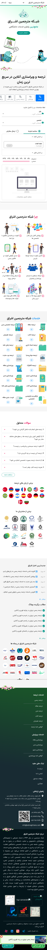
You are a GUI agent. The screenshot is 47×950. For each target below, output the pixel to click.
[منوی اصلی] (23, 2)
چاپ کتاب (10, 99)
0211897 (35, 812)
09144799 (35, 820)
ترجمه (40, 99)
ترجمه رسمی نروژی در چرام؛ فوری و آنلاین (28, 610)
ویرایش (30, 99)
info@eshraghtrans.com (31, 825)
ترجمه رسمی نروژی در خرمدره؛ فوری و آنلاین (27, 615)
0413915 (35, 816)
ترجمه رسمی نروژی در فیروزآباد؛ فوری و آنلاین (27, 626)
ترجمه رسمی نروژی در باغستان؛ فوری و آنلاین (27, 631)
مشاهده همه (8, 475)
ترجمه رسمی (20, 99)
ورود (9, 2)
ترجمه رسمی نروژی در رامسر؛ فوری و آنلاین (28, 620)
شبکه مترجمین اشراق (36, 2)
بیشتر (43, 599)
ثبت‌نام (4, 2)
